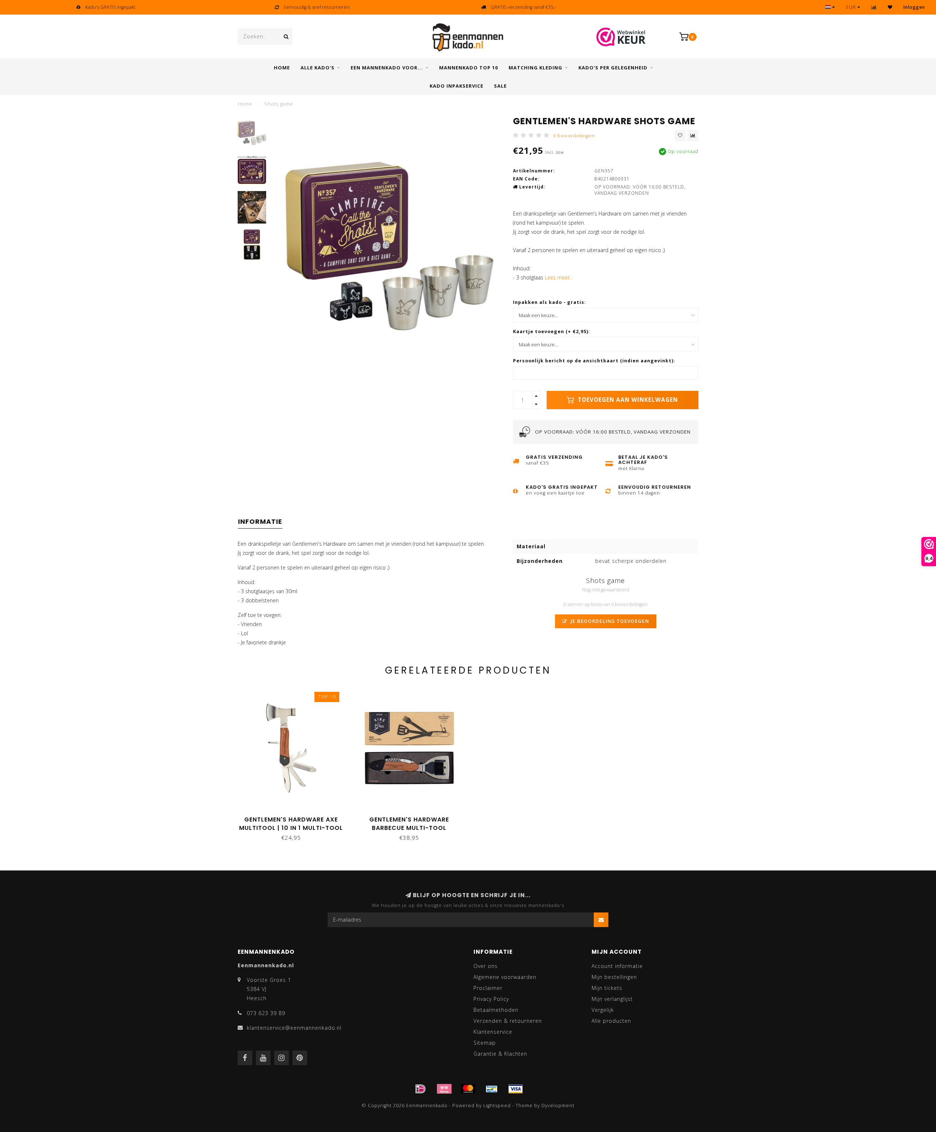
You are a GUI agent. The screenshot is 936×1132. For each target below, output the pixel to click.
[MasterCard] (468, 1088)
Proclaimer (487, 987)
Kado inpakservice (456, 86)
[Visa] (515, 1088)
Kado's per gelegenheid (613, 67)
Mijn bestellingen (614, 976)
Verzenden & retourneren (507, 1020)
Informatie (260, 521)
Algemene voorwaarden (504, 976)
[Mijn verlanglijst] (890, 7)
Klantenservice (492, 1031)
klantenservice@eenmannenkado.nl (294, 1027)
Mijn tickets (607, 987)
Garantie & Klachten (500, 1053)
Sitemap (484, 1042)
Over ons (485, 966)
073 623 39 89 (266, 1013)
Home (282, 67)
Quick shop (294, 817)
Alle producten (611, 1020)
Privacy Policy (491, 998)
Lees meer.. (558, 277)
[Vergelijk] (874, 7)
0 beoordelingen (574, 136)
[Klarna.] (444, 1088)
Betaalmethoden (495, 1009)
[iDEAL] (420, 1088)
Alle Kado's (318, 67)
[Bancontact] (492, 1088)
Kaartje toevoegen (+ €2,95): (551, 331)
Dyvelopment (557, 1105)
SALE (500, 86)
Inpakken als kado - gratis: (549, 302)
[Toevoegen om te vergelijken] (692, 135)
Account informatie (617, 966)
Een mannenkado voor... (387, 67)
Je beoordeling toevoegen (609, 621)
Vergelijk (603, 1009)
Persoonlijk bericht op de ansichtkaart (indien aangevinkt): (594, 361)
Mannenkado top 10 (468, 67)
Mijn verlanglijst (612, 998)
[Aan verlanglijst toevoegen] (680, 135)
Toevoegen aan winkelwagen (627, 400)
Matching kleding (535, 67)
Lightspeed (497, 1105)
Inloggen (914, 7)
